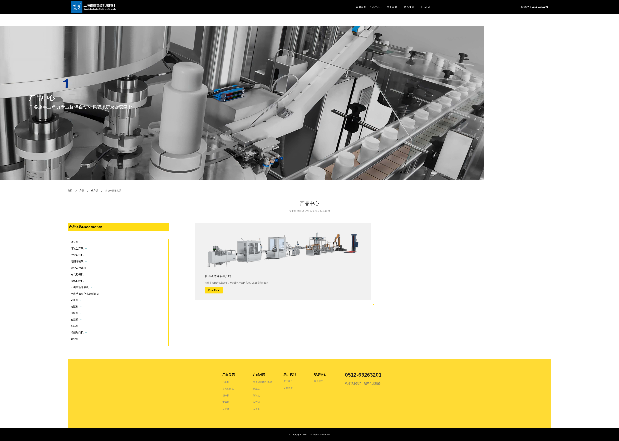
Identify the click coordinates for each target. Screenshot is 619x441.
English (426, 7)
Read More (214, 290)
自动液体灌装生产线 (218, 276)
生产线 (94, 190)
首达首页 (361, 7)
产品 (81, 190)
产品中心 (375, 7)
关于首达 (392, 7)
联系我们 (409, 7)
